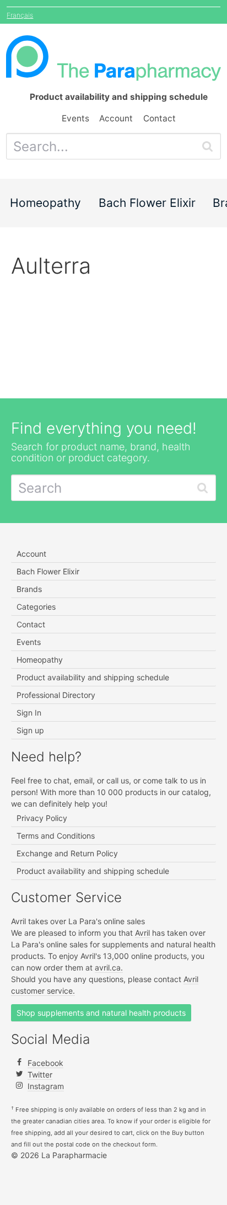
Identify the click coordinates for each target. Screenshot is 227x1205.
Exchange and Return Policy (67, 853)
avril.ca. (109, 967)
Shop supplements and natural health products (101, 1012)
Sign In (29, 712)
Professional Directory (56, 695)
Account (116, 118)
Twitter (40, 1074)
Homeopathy (45, 203)
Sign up (30, 730)
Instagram (46, 1086)
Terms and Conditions (56, 835)
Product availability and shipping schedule (93, 677)
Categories (36, 606)
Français (20, 15)
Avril (142, 932)
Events (75, 118)
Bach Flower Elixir (147, 203)
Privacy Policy (42, 818)
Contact (159, 118)
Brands (29, 589)
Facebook (45, 1063)
